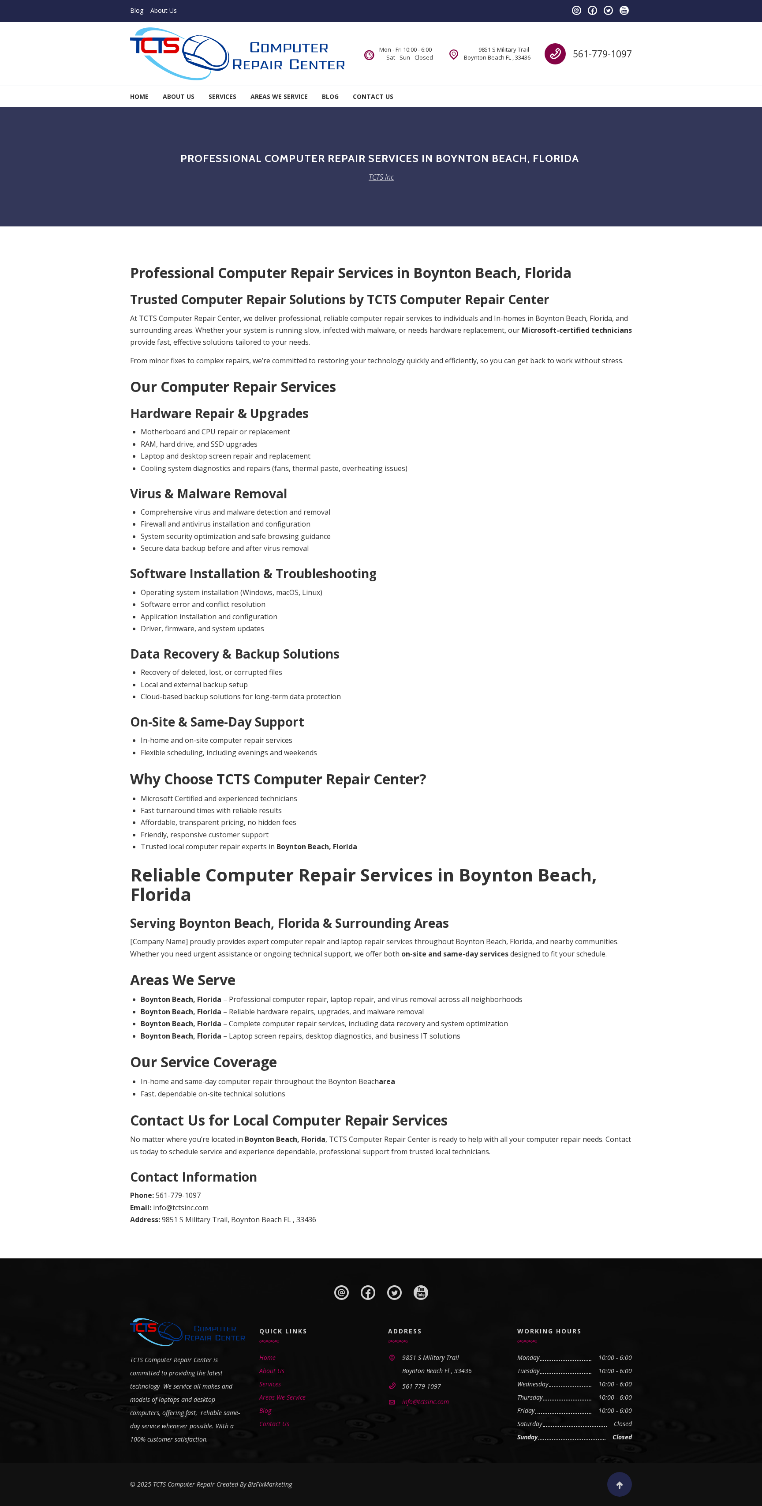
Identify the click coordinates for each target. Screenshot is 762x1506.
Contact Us (373, 96)
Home (139, 96)
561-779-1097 (602, 54)
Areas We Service (279, 96)
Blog (136, 10)
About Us (163, 10)
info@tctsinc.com (425, 1401)
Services (222, 96)
